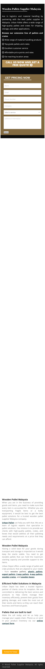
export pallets (8, 574)
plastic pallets (35, 571)
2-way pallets (22, 574)
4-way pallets (36, 574)
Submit (6, 132)
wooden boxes (27, 577)
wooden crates (9, 577)
